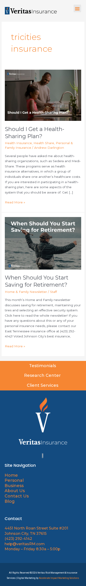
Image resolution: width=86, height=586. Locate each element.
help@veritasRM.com (25, 544)
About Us (15, 490)
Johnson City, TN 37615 (26, 533)
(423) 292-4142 (18, 538)
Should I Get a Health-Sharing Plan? (34, 133)
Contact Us (17, 496)
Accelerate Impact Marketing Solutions (59, 578)
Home (11, 475)
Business (14, 485)
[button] (77, 8)
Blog (10, 501)
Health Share (43, 143)
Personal (14, 480)
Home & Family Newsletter (26, 292)
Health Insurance (18, 143)
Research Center (43, 375)
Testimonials (43, 365)
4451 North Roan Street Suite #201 (36, 528)
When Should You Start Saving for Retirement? (36, 281)
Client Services (43, 385)
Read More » (15, 202)
